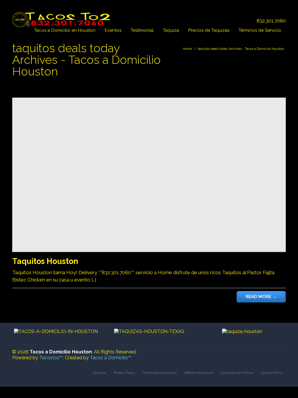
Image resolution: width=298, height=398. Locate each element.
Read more (261, 296)
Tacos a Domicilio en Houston (64, 30)
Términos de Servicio (260, 30)
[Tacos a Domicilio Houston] (62, 16)
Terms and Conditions (160, 373)
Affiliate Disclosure (198, 373)
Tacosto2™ (51, 357)
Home (187, 49)
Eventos (113, 30)
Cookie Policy (271, 373)
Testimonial (142, 30)
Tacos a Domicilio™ (110, 357)
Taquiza (171, 30)
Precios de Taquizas (208, 30)
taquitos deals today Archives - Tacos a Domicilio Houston (241, 49)
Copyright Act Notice (237, 373)
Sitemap (99, 373)
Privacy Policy (124, 373)
